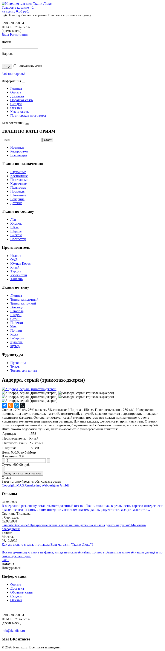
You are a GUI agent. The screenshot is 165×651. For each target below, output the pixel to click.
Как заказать (19, 111)
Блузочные (18, 172)
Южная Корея (20, 263)
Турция (15, 271)
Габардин (17, 338)
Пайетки (16, 323)
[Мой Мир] (16, 405)
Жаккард (16, 307)
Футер (15, 346)
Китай (15, 267)
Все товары (18, 155)
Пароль (7, 54)
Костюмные (19, 176)
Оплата (15, 92)
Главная (16, 88)
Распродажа (19, 151)
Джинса (16, 295)
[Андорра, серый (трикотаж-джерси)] (29, 389)
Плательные (19, 180)
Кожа (14, 334)
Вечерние (17, 199)
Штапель (16, 311)
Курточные (18, 183)
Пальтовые (18, 187)
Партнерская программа (28, 115)
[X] (22, 405)
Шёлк (14, 227)
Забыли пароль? (13, 74)
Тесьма (15, 366)
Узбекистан (18, 275)
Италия (15, 256)
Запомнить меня (30, 66)
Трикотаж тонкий (23, 303)
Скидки (16, 104)
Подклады (17, 191)
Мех (13, 326)
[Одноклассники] (10, 405)
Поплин (16, 330)
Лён (13, 219)
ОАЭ (14, 259)
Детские (16, 203)
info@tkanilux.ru (13, 630)
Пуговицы (18, 363)
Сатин (15, 319)
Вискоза (16, 235)
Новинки (17, 147)
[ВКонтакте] (4, 405)
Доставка (17, 96)
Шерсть (15, 231)
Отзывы (16, 108)
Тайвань (16, 279)
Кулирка (16, 342)
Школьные (18, 195)
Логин (6, 42)
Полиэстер (18, 239)
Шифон (15, 315)
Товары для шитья (23, 370)
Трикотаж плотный (24, 299)
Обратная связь (21, 100)
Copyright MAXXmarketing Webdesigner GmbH (35, 485)
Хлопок (16, 223)
